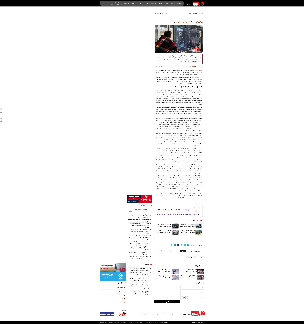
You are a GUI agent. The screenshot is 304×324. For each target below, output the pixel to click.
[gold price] (1, 116)
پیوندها (152, 314)
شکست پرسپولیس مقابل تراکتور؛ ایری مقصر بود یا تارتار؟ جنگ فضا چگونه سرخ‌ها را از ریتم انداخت (139, 237)
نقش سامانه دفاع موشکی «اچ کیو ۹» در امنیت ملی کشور (288, 319)
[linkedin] (178, 245)
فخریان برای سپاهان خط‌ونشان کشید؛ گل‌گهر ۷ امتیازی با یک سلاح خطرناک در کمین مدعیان (139, 243)
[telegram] (188, 245)
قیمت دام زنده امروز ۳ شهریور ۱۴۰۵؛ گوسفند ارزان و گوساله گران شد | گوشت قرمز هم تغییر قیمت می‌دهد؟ (139, 281)
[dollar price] (1, 113)
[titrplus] (123, 314)
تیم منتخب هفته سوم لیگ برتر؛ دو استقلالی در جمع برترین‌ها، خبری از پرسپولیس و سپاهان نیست (138, 231)
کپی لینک (183, 251)
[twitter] (185, 245)
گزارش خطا (160, 251)
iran (101, 322)
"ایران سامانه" (195, 322)
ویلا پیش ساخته (120, 287)
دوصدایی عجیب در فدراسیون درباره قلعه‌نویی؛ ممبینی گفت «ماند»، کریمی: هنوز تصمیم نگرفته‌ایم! (139, 225)
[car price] (1, 119)
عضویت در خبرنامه (144, 314)
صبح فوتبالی (120, 298)
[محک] (113, 267)
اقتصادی (201, 14)
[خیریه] (113, 277)
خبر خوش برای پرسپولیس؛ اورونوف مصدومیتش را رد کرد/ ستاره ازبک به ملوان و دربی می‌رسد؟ (139, 211)
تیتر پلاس (121, 302)
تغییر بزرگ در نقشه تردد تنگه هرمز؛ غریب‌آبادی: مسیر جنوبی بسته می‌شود (138, 216)
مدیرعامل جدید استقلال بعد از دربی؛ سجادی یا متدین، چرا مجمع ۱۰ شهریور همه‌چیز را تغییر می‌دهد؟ (139, 248)
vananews (110, 322)
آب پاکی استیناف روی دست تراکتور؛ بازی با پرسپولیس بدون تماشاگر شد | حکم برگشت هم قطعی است (139, 287)
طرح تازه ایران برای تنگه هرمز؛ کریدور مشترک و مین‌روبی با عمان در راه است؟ (138, 220)
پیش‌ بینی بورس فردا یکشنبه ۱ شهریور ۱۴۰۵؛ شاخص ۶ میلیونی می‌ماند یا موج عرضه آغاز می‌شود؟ (139, 293)
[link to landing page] (194, 4)
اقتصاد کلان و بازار (193, 14)
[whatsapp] (181, 245)
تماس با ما (165, 314)
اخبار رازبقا (121, 295)
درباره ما (172, 314)
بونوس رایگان (120, 291)
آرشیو (158, 314)
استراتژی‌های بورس (190, 257)
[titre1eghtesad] (107, 314)
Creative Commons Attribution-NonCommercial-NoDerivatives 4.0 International (142, 322)
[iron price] (1, 122)
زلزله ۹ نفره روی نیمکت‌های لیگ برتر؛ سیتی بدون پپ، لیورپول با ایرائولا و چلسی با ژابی (139, 269)
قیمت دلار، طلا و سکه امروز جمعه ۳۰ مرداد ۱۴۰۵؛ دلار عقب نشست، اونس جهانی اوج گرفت (139, 274)
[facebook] (172, 245)
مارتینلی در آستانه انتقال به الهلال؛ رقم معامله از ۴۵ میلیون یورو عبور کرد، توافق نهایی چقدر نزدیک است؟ (139, 258)
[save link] (158, 13)
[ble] (175, 245)
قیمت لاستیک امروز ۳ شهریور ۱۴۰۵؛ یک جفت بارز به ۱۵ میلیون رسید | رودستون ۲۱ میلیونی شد (176, 215)
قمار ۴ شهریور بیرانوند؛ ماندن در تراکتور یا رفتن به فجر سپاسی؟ (139, 253)
